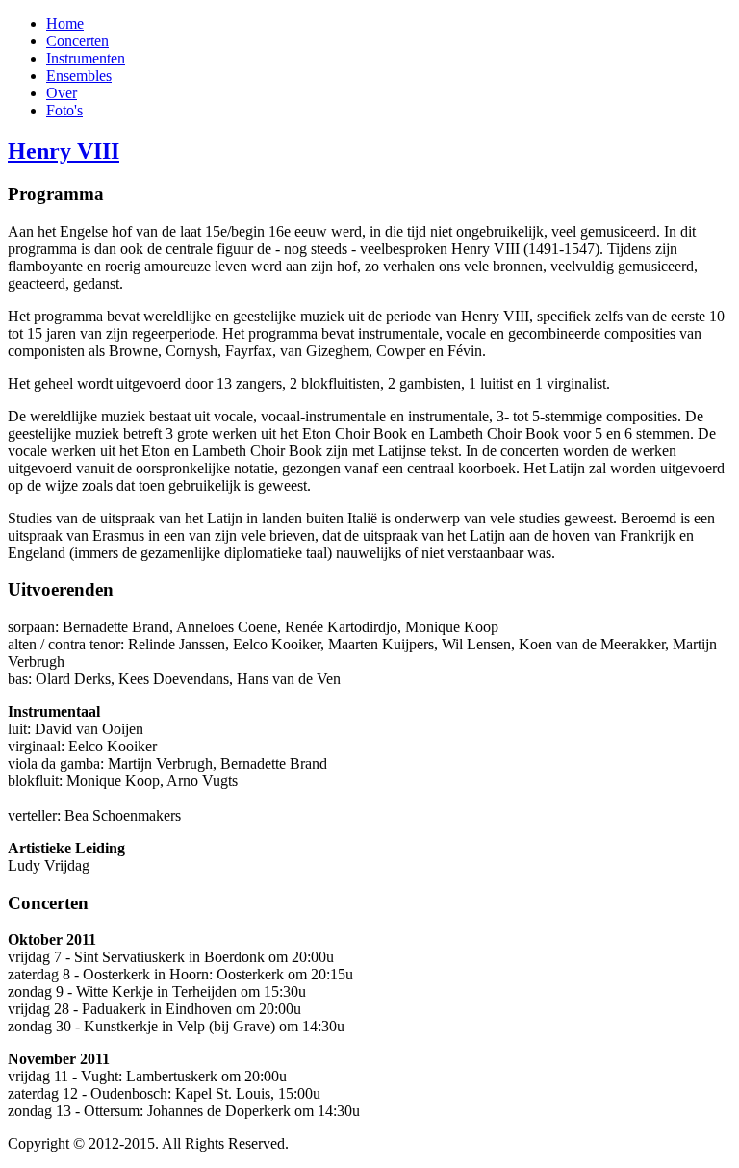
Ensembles (79, 75)
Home (65, 23)
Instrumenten (85, 58)
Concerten (77, 41)
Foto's (64, 110)
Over (61, 93)
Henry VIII (63, 151)
